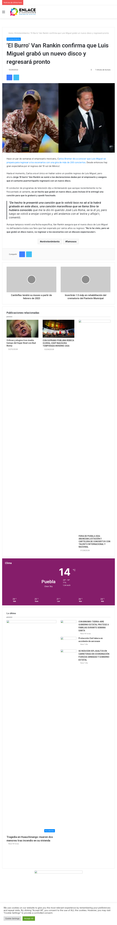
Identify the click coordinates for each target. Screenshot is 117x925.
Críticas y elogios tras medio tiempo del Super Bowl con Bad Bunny (21, 343)
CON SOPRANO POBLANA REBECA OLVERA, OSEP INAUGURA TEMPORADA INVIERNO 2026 (58, 343)
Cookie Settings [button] (12, 918)
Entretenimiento (22, 33)
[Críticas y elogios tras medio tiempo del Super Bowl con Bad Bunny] (22, 329)
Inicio (10, 33)
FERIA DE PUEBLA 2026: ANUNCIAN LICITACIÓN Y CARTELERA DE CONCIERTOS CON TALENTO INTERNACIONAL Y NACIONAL (94, 541)
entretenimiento (50, 241)
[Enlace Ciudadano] (22, 12)
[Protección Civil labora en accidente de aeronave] (68, 642)
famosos (71, 241)
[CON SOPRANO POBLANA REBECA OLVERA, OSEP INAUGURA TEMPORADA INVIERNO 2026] (58, 329)
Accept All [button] (28, 918)
